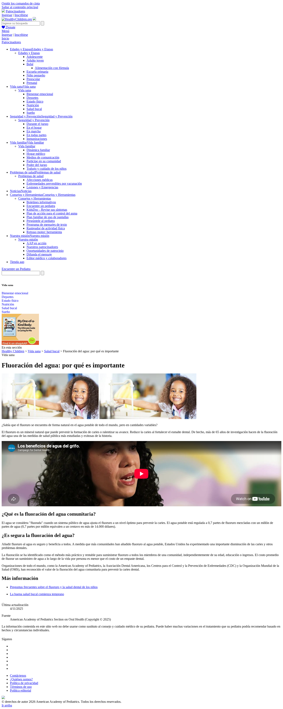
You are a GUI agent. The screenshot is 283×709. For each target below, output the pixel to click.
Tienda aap (17, 262)
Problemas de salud (31, 176)
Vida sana (24, 90)
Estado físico (35, 101)
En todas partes (36, 135)
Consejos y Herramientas (34, 198)
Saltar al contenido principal (20, 7)
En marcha (34, 131)
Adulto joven (35, 60)
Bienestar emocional (40, 94)
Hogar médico (36, 153)
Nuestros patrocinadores (42, 247)
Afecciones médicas (40, 180)
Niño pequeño (36, 75)
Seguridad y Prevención (34, 120)
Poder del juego (37, 165)
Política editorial (20, 690)
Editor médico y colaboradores (47, 258)
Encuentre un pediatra (41, 206)
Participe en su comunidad (44, 161)
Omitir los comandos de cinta (21, 3)
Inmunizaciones (37, 139)
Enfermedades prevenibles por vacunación (54, 183)
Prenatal (32, 83)
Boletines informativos (41, 202)
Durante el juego (37, 124)
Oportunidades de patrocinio (45, 250)
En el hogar (34, 127)
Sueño (31, 112)
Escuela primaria (37, 71)
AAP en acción (36, 243)
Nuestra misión (28, 239)
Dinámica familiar (38, 150)
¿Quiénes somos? (21, 679)
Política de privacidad (24, 683)
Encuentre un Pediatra (16, 269)
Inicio (5, 38)
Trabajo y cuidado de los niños (47, 168)
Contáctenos (18, 675)
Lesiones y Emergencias (42, 187)
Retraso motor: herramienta (44, 232)
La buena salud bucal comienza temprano (37, 594)
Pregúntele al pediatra (41, 221)
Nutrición (33, 105)
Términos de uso (21, 686)
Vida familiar (26, 146)
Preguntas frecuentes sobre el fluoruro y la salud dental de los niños (54, 587)
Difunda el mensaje (39, 254)
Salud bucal (34, 109)
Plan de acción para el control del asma (52, 213)
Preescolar (33, 79)
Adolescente (35, 56)
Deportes (32, 97)
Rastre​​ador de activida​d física (46, 228)
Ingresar (7, 15)
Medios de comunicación (43, 157)
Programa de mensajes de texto (47, 224)
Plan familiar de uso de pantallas (48, 217)
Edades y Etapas (29, 53)
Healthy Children (13, 351)
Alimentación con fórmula (52, 68)
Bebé (30, 64)
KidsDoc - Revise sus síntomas (47, 209)
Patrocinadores (15, 11)
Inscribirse (21, 15)
